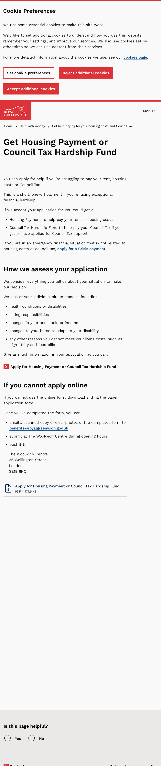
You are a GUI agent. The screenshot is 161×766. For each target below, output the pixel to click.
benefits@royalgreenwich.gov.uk (38, 428)
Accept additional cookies (31, 89)
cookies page (135, 57)
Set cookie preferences (28, 73)
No (41, 738)
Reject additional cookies (86, 73)
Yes (18, 738)
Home (8, 126)
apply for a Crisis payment (81, 249)
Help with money (32, 126)
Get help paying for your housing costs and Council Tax (92, 126)
